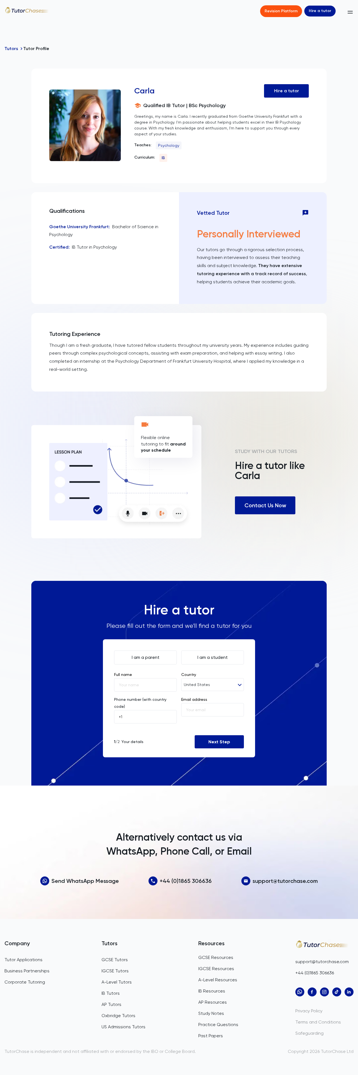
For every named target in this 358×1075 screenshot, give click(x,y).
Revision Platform (281, 11)
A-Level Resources (217, 979)
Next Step (219, 741)
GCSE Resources (215, 957)
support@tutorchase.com (285, 881)
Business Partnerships (27, 970)
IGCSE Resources (216, 968)
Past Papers (210, 1035)
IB (163, 157)
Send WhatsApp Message (85, 881)
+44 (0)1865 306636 (186, 881)
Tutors (11, 48)
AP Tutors (111, 1004)
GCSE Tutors (115, 959)
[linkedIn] (349, 991)
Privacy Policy (308, 1010)
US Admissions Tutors (123, 1026)
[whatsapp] (299, 991)
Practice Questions (218, 1024)
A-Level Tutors (117, 982)
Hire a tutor (320, 10)
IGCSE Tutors (115, 970)
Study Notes (211, 1013)
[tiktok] (336, 991)
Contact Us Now (265, 505)
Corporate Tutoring (24, 982)
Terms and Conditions (318, 1022)
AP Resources (212, 1002)
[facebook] (312, 991)
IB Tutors (111, 993)
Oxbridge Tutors (118, 1015)
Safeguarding (309, 1033)
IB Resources (211, 991)
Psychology (168, 145)
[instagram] (324, 991)
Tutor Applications (23, 959)
